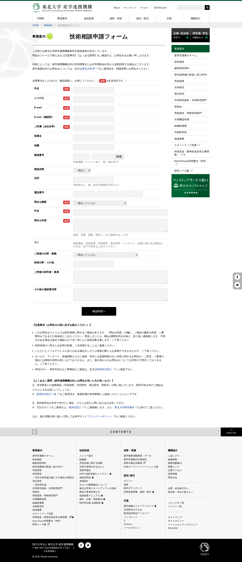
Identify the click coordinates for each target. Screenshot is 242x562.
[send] (207, 7)
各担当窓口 (75, 407)
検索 (119, 156)
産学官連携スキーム (185, 55)
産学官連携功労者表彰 (135, 459)
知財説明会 (85, 477)
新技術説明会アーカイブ (136, 513)
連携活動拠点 (175, 463)
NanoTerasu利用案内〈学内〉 (191, 160)
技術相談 (179, 61)
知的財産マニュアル (89, 495)
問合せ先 (172, 477)
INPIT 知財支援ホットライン (94, 473)
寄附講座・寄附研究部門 (188, 112)
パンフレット (130, 517)
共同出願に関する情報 (90, 463)
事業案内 (48, 25)
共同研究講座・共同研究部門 (190, 100)
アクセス (144, 7)
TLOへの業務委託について (93, 484)
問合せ (117, 7)
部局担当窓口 (104, 369)
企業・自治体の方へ (178, 488)
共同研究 (179, 87)
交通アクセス (175, 470)
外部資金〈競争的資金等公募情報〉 (191, 153)
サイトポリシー (176, 521)
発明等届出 (85, 470)
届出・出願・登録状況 (90, 499)
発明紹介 (84, 481)
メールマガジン (132, 527)
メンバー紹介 (86, 455)
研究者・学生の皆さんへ (180, 492)
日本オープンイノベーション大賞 (141, 466)
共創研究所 (180, 132)
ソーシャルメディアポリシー (183, 524)
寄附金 (178, 106)
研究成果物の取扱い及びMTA (190, 74)
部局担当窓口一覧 (46, 394)
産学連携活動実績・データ (137, 455)
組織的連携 (180, 125)
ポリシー (128, 481)
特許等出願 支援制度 (90, 502)
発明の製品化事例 (133, 463)
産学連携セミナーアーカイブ (139, 506)
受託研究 (179, 93)
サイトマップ (129, 7)
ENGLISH (162, 7)
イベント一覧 (175, 506)
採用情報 (172, 473)
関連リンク (173, 466)
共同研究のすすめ (133, 509)
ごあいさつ (173, 455)
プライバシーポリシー (99, 416)
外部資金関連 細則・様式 (137, 492)
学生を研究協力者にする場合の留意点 (54, 477)
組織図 (82, 459)
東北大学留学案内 (124, 407)
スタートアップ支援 (185, 145)
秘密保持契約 (181, 68)
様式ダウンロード (133, 488)
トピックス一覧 (176, 502)
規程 (126, 484)
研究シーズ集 (181, 170)
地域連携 (179, 138)
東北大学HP (88, 68)
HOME (35, 25)
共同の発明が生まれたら (92, 466)
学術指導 (179, 80)
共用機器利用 (181, 119)
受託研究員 (40, 484)
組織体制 (172, 459)
